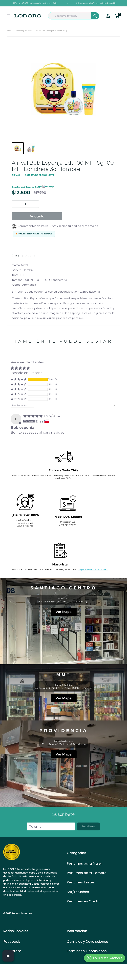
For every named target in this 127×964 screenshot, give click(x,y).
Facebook (11, 941)
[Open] (8, 956)
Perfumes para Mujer (84, 863)
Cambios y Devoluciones (87, 941)
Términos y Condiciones (87, 951)
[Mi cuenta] (108, 16)
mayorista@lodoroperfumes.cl (93, 569)
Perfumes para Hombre (86, 873)
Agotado (37, 216)
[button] (19, 379)
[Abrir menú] (8, 16)
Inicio (9, 31)
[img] (33, 416)
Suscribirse (88, 826)
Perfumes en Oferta (83, 901)
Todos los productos (23, 31)
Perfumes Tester (80, 882)
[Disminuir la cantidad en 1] (15, 204)
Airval (16, 175)
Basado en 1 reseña (26, 373)
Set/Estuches (78, 892)
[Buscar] (95, 15)
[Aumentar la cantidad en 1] (35, 204)
